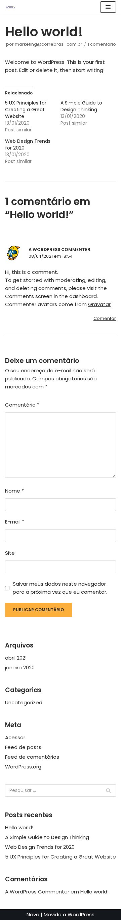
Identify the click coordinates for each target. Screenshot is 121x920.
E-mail (14, 521)
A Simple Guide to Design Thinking (81, 106)
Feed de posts (23, 747)
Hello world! (19, 827)
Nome (14, 490)
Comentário (22, 404)
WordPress (81, 914)
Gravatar (99, 304)
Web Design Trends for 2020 (40, 846)
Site (10, 552)
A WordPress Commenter (59, 249)
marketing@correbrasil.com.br (48, 44)
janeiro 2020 (20, 667)
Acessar (15, 737)
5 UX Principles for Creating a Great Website (25, 109)
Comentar (104, 318)
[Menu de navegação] (108, 7)
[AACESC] (10, 7)
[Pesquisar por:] (60, 790)
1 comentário (102, 44)
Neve (33, 914)
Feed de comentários (32, 756)
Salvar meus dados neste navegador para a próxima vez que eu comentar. (60, 587)
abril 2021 (16, 657)
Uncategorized (23, 702)
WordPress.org (23, 766)
